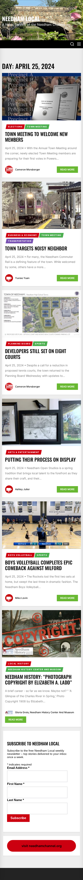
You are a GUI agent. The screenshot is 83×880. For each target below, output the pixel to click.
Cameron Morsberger (27, 169)
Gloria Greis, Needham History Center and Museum (44, 712)
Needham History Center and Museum (34, 669)
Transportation (19, 241)
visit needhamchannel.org (42, 846)
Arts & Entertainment (23, 452)
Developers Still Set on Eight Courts (35, 353)
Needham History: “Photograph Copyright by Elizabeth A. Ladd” (38, 679)
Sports (40, 343)
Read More (67, 169)
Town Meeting (37, 126)
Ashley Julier (22, 489)
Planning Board (19, 343)
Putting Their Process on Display (40, 459)
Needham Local (21, 18)
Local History (18, 663)
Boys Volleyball (20, 555)
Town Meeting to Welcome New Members (36, 136)
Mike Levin (21, 597)
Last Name (15, 800)
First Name (15, 784)
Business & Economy (22, 235)
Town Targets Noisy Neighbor (36, 248)
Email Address (18, 767)
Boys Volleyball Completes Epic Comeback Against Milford (38, 565)
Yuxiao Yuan (22, 278)
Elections (15, 126)
